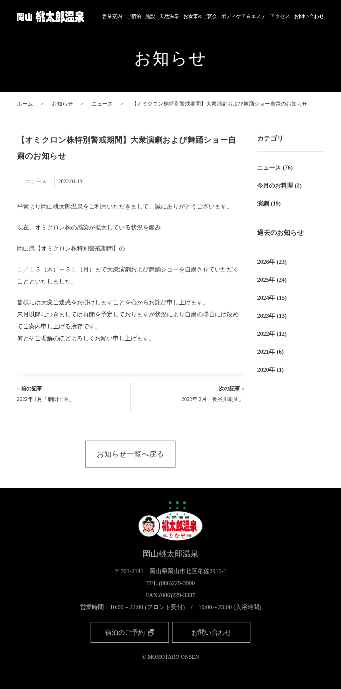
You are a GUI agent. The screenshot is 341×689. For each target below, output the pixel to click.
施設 (150, 16)
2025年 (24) (272, 279)
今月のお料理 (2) (279, 185)
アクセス (280, 16)
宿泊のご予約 (126, 632)
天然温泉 (169, 16)
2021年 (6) (270, 351)
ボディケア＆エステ (243, 16)
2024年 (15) (272, 297)
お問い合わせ (309, 16)
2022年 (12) (272, 333)
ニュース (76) (275, 167)
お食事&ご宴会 (200, 16)
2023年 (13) (272, 315)
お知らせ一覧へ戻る (130, 454)
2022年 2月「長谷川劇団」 (212, 394)
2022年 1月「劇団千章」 (45, 394)
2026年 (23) (272, 261)
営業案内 (112, 16)
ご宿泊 (133, 16)
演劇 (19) (269, 203)
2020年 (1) (270, 369)
